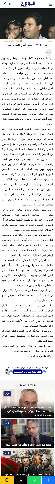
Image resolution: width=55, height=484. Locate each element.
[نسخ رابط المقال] (7, 480)
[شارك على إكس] (21, 480)
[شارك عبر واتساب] (34, 480)
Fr (10, 4)
